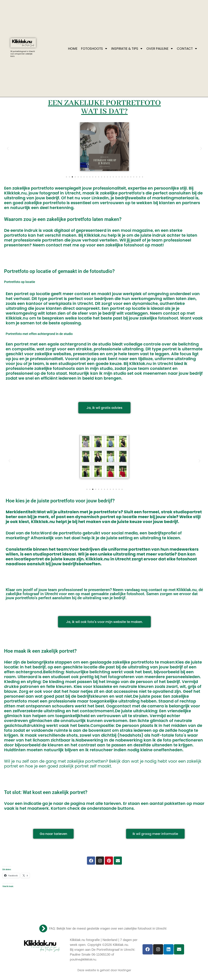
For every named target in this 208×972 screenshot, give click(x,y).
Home (73, 48)
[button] (8, 148)
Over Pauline (157, 48)
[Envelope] (118, 861)
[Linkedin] (168, 949)
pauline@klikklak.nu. (83, 959)
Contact (185, 48)
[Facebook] (91, 861)
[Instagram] (100, 861)
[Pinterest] (109, 861)
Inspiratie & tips (124, 48)
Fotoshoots (92, 48)
